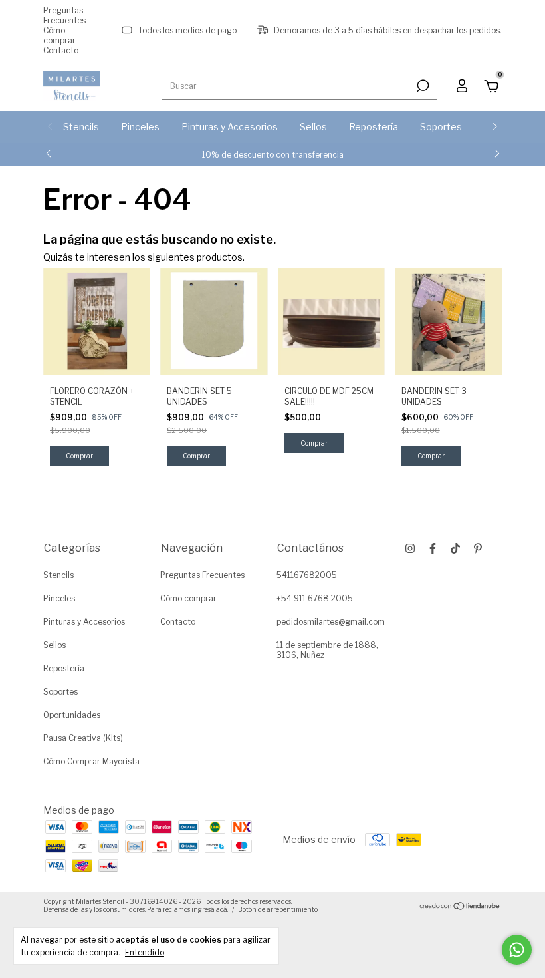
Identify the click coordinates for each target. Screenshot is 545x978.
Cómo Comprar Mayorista (91, 761)
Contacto (60, 50)
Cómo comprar (59, 35)
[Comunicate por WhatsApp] (517, 950)
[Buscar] (421, 86)
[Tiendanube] (460, 907)
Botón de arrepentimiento (278, 909)
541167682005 (306, 575)
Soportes (441, 126)
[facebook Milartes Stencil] (432, 548)
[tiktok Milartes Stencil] (455, 548)
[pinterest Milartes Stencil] (478, 548)
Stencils (81, 126)
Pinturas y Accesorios (229, 126)
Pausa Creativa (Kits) (83, 738)
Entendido (144, 952)
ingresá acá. (209, 909)
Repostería (373, 126)
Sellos (313, 126)
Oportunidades (71, 715)
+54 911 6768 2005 (314, 598)
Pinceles (140, 126)
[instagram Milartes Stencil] (410, 548)
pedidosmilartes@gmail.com (330, 622)
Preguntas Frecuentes (64, 15)
